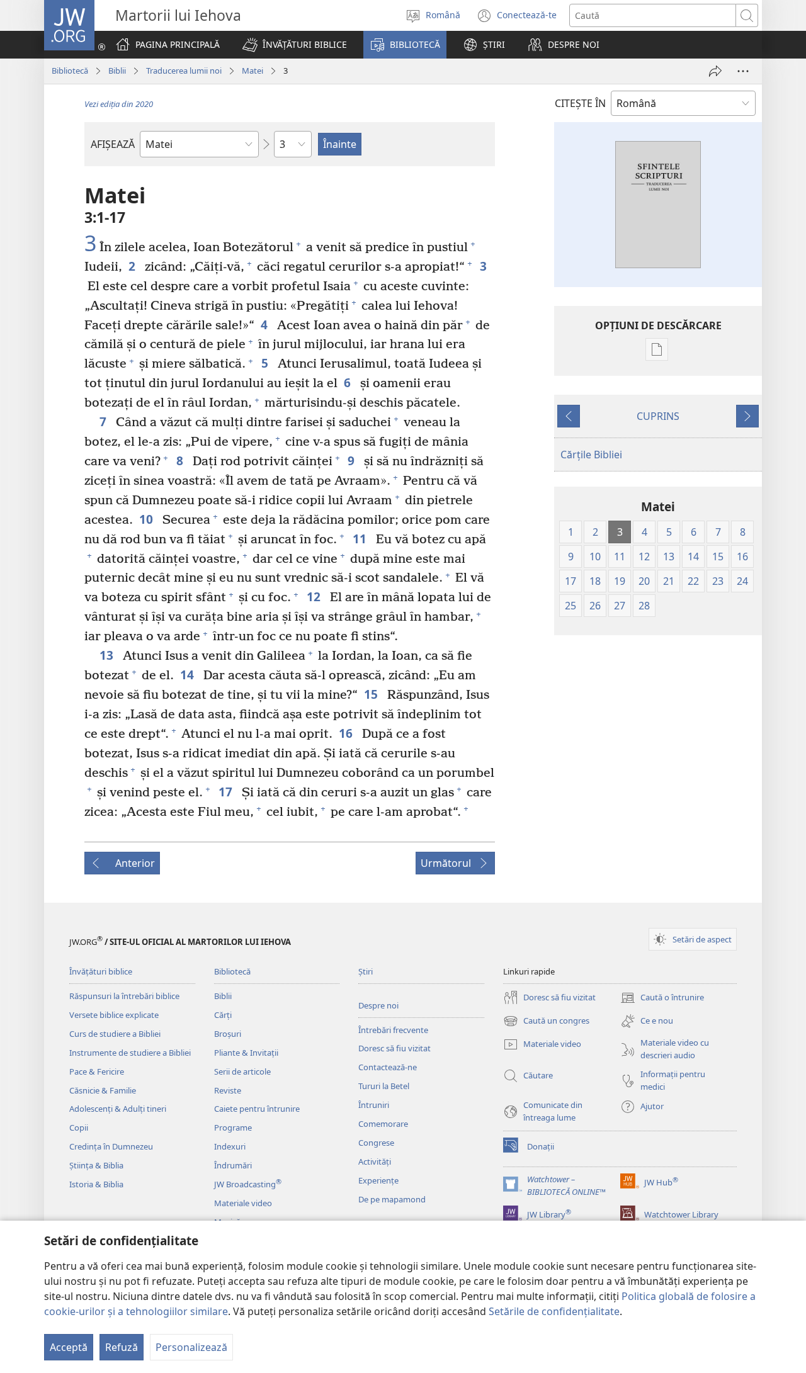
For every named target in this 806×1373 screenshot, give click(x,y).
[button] (294, 45)
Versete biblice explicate (114, 1014)
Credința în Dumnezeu (111, 1146)
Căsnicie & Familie (102, 1090)
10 (147, 519)
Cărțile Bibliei (591, 454)
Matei (252, 70)
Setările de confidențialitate (554, 1311)
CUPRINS (658, 416)
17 (227, 792)
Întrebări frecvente (393, 1030)
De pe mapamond (392, 1199)
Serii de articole (242, 1071)
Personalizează (191, 1347)
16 (347, 733)
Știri (365, 971)
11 (361, 539)
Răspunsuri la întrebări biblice (124, 996)
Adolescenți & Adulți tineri (117, 1108)
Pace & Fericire (96, 1071)
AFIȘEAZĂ (113, 144)
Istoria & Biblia (96, 1184)
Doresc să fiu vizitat (394, 1048)
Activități (374, 1161)
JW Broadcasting (247, 1184)
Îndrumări (233, 1165)
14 (188, 675)
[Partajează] (715, 71)
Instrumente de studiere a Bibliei (130, 1052)
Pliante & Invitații (246, 1052)
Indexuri (230, 1146)
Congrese (376, 1142)
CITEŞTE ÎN (580, 103)
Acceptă (69, 1347)
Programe (233, 1127)
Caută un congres (546, 1022)
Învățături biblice (100, 971)
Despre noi (378, 1005)
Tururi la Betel (383, 1086)
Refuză (121, 1347)
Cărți (223, 1014)
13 (107, 655)
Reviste (227, 1090)
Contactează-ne (387, 1067)
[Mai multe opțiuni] (743, 71)
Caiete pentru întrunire (257, 1108)
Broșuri (227, 1033)
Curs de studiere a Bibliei (115, 1033)
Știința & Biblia (96, 1165)
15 (372, 694)
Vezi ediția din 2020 (118, 104)
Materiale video (243, 1203)
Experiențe (378, 1180)
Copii (78, 1127)
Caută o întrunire (662, 998)
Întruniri (373, 1104)
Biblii (117, 70)
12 (315, 596)
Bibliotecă (70, 70)
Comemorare (383, 1123)
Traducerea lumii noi (184, 70)
